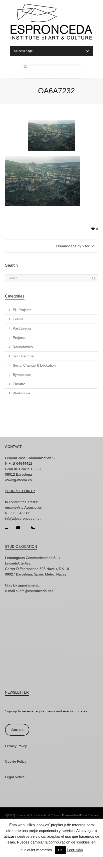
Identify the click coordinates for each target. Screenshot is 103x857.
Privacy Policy (16, 746)
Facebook (20, 525)
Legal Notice (15, 777)
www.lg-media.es (18, 480)
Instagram (9, 525)
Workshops (21, 393)
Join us (17, 729)
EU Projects (22, 310)
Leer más (75, 850)
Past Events (22, 328)
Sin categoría (23, 356)
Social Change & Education (34, 365)
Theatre (19, 384)
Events (18, 319)
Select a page (23, 51)
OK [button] (60, 850)
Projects (19, 338)
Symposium (22, 375)
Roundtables (23, 347)
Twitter (31, 525)
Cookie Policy (15, 761)
